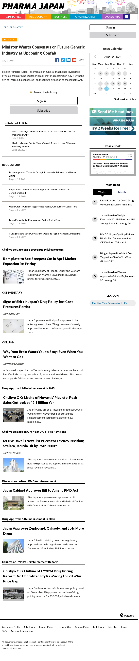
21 (125, 83)
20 (119, 83)
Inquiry (125, 626)
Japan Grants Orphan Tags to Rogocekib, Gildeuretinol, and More (43, 206)
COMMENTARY (12, 292)
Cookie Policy (82, 626)
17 (100, 83)
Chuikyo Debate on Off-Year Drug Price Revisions (34, 431)
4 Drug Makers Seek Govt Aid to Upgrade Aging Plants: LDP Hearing (44, 233)
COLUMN (8, 342)
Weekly (102, 192)
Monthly (123, 192)
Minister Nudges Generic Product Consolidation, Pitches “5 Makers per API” (43, 133)
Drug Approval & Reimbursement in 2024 (28, 519)
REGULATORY (16, 27)
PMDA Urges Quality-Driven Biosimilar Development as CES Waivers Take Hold (117, 238)
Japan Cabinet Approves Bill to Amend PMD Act (40, 490)
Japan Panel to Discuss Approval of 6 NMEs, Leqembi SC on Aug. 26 (117, 276)
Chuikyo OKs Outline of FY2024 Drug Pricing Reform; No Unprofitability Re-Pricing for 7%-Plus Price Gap (42, 576)
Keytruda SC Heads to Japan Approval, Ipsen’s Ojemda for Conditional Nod (39, 191)
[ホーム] (32, 5)
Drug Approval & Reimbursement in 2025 (28, 388)
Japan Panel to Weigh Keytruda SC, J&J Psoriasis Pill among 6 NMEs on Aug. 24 (117, 219)
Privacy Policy (46, 626)
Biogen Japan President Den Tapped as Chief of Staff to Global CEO (116, 257)
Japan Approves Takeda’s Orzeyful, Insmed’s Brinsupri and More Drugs (42, 174)
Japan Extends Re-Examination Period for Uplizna (34, 220)
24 (100, 88)
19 (112, 83)
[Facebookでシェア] (57, 59)
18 (106, 83)
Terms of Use (64, 626)
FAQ (4, 631)
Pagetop (129, 615)
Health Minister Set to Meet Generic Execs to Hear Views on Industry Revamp (44, 145)
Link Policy (98, 626)
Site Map (112, 626)
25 (106, 88)
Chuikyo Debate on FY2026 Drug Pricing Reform (32, 249)
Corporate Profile (11, 626)
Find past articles (125, 99)
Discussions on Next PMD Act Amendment (29, 481)
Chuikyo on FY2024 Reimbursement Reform (30, 561)
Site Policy (29, 626)
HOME (5, 27)
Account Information (22, 631)
